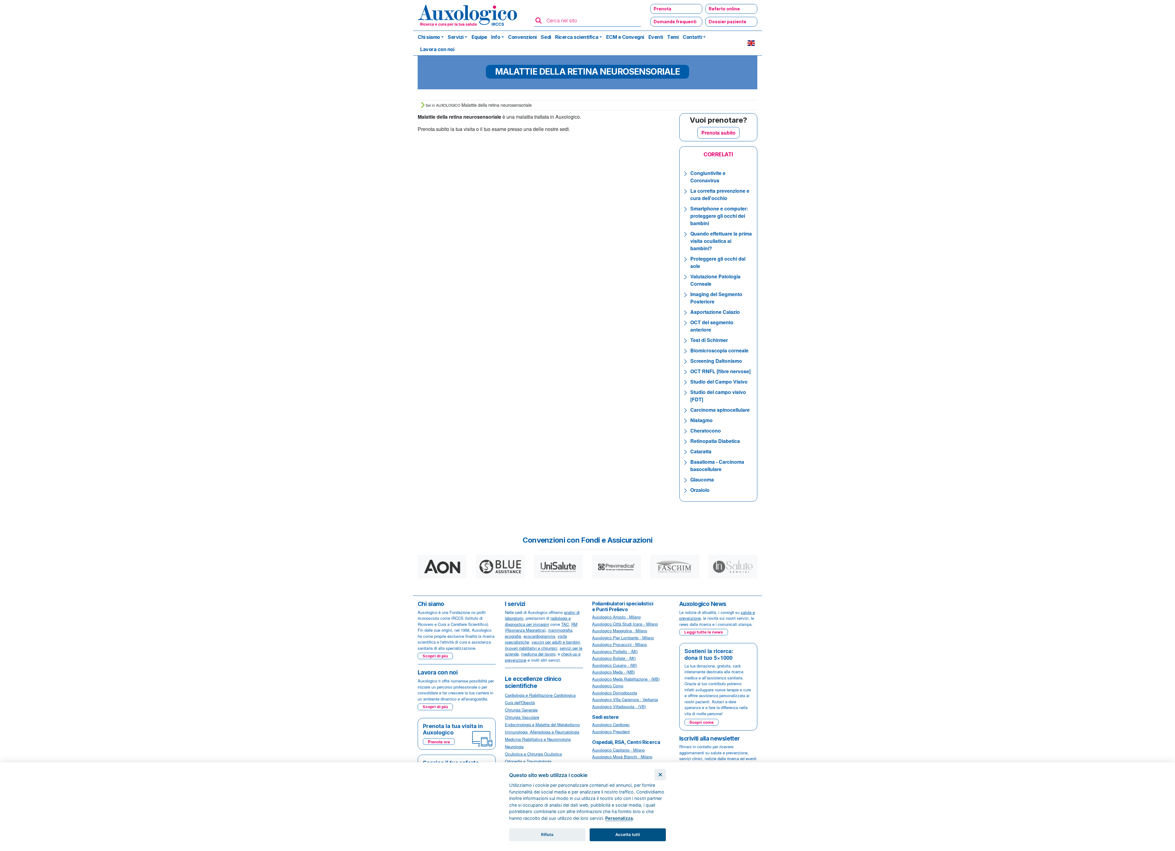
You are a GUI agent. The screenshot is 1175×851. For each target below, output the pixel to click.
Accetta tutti (627, 834)
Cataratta (700, 451)
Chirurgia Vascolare (522, 717)
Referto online (724, 8)
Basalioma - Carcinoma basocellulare (717, 465)
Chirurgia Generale (521, 710)
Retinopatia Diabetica (715, 440)
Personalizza (619, 818)
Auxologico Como (607, 686)
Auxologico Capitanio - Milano (618, 750)
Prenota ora (439, 742)
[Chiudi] (660, 774)
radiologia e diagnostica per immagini (538, 621)
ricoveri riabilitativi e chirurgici (531, 648)
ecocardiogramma (539, 636)
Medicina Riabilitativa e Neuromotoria (538, 739)
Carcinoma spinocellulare (720, 409)
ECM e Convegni (625, 37)
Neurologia (514, 746)
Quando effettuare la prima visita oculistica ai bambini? (721, 241)
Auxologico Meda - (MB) (613, 672)
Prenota (662, 8)
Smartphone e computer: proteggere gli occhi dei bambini (719, 216)
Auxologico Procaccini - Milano (619, 644)
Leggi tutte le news (703, 632)
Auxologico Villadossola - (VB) (619, 706)
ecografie (513, 636)
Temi (672, 37)
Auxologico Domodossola (614, 693)
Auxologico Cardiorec (611, 724)
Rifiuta (547, 834)
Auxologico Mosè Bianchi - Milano (622, 757)
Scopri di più (435, 655)
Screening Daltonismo (716, 360)
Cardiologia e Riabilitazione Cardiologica (540, 695)
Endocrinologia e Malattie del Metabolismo (542, 724)
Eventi (655, 37)
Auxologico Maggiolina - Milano (619, 631)
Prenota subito (718, 132)
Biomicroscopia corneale (719, 350)
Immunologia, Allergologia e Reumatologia (542, 732)
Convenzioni (522, 37)
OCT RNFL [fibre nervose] (720, 371)
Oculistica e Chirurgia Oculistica (533, 754)
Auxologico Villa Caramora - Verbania (625, 699)
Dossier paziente (727, 21)
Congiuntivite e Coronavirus (708, 176)
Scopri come (701, 722)
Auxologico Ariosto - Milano (616, 617)
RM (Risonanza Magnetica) (541, 627)
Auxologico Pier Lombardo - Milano (623, 638)
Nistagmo (701, 420)
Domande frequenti (675, 21)
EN (751, 43)
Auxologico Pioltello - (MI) (615, 651)
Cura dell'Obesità (520, 702)
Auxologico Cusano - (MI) (614, 665)
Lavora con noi (437, 49)
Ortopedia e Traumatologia (528, 761)
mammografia (560, 630)
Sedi (546, 37)
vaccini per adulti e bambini (556, 642)
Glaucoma (702, 479)
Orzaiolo (700, 489)
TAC (565, 624)
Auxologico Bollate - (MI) (614, 658)
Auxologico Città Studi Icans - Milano (625, 624)
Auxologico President (611, 731)
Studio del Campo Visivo (719, 381)
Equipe (479, 37)
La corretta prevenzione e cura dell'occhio (719, 194)
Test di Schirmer (709, 340)
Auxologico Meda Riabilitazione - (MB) (626, 679)
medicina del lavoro (538, 654)
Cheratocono (705, 430)
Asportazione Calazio (715, 311)
